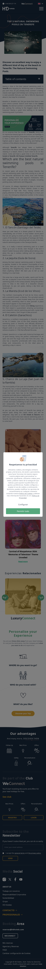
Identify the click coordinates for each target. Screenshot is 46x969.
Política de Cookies (26, 493)
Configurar (23, 504)
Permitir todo (23, 511)
